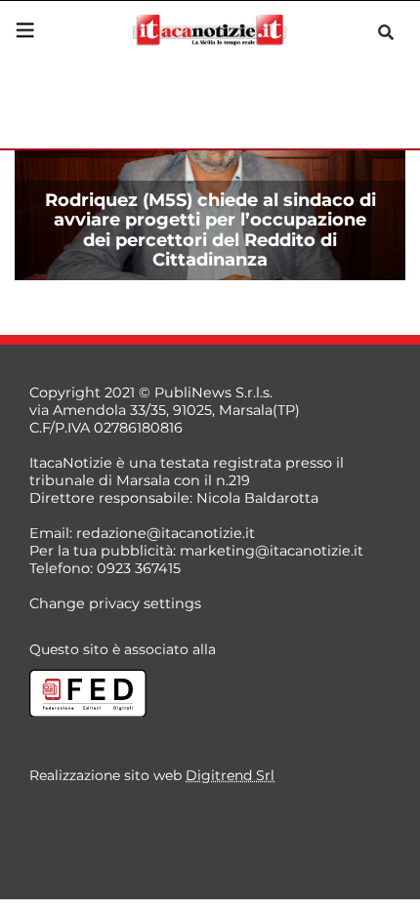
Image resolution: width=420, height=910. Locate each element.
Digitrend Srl (230, 775)
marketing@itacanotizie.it (271, 550)
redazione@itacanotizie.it (165, 533)
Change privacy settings (115, 603)
